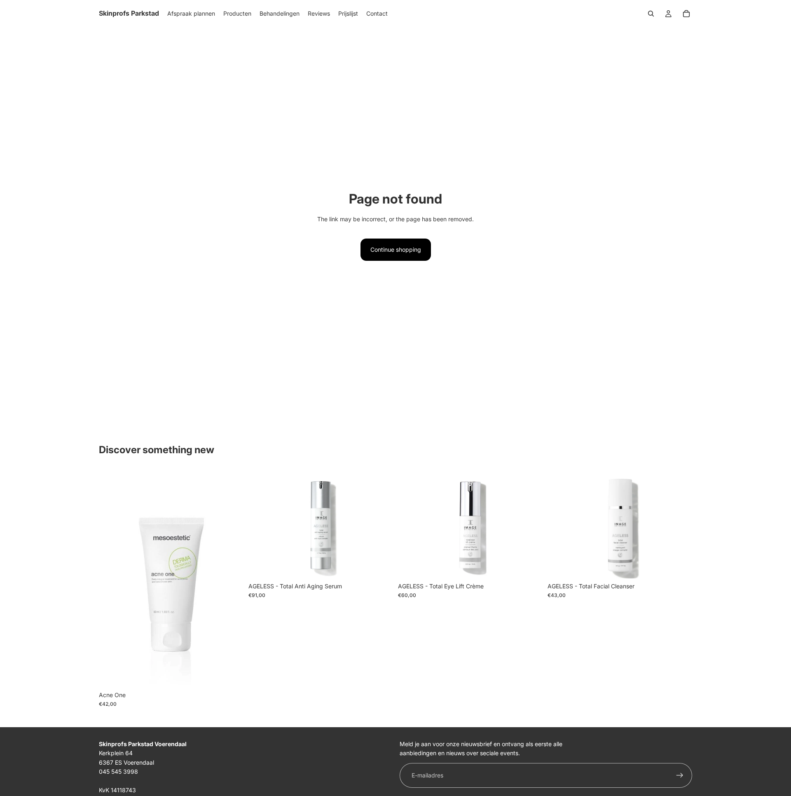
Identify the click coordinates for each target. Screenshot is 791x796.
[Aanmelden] (679, 775)
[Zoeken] (651, 14)
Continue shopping (395, 249)
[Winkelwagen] (686, 14)
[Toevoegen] (230, 674)
